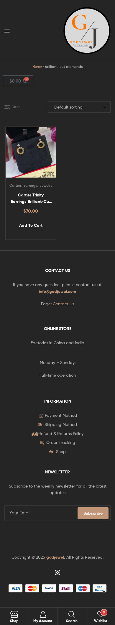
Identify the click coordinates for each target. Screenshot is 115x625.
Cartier (15, 185)
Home (37, 67)
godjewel (55, 557)
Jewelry (46, 185)
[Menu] (8, 30)
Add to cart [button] (30, 225)
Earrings (30, 185)
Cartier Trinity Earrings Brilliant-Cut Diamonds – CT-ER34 (30, 198)
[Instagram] (57, 572)
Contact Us (63, 303)
